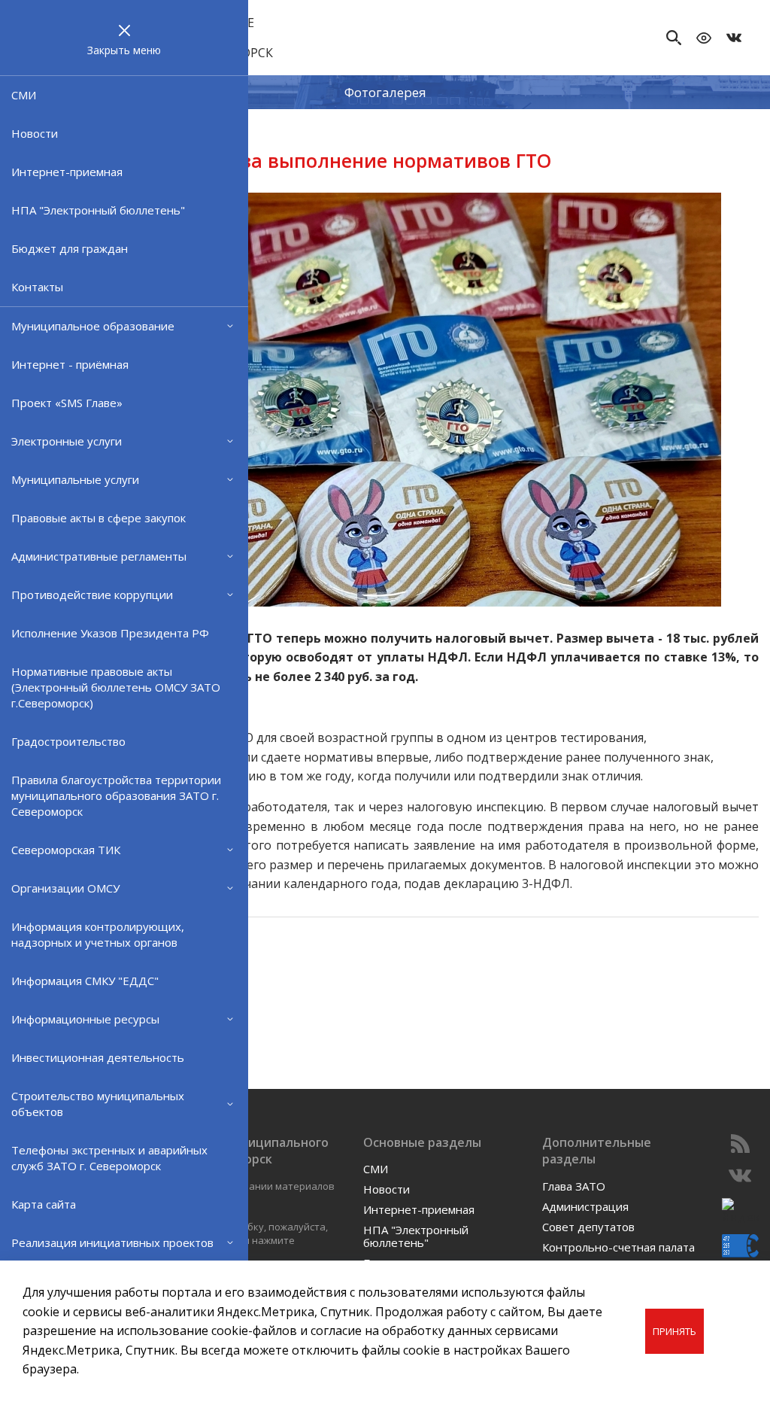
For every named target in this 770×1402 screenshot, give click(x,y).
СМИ (23, 94)
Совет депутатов (588, 1226)
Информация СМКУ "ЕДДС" (85, 980)
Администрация (585, 1206)
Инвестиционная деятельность (97, 1057)
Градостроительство (68, 741)
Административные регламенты (98, 556)
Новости (34, 133)
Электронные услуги (66, 441)
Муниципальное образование (92, 325)
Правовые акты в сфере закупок (98, 517)
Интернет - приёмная (70, 364)
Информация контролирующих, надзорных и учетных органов (97, 934)
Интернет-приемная (67, 171)
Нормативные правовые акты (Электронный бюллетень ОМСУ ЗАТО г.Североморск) (115, 687)
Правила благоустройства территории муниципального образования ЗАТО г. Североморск (116, 795)
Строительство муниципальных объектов (97, 1103)
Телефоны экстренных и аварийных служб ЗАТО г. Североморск (109, 1157)
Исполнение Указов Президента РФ (110, 632)
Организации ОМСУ (65, 888)
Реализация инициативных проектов (112, 1242)
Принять (674, 1331)
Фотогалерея (385, 92)
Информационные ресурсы (85, 1018)
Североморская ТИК (65, 849)
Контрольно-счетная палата (618, 1247)
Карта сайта (43, 1204)
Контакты (37, 286)
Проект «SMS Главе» (67, 402)
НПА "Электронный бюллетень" (98, 209)
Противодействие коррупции (92, 594)
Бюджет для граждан (69, 248)
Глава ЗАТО (573, 1186)
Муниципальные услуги (75, 479)
